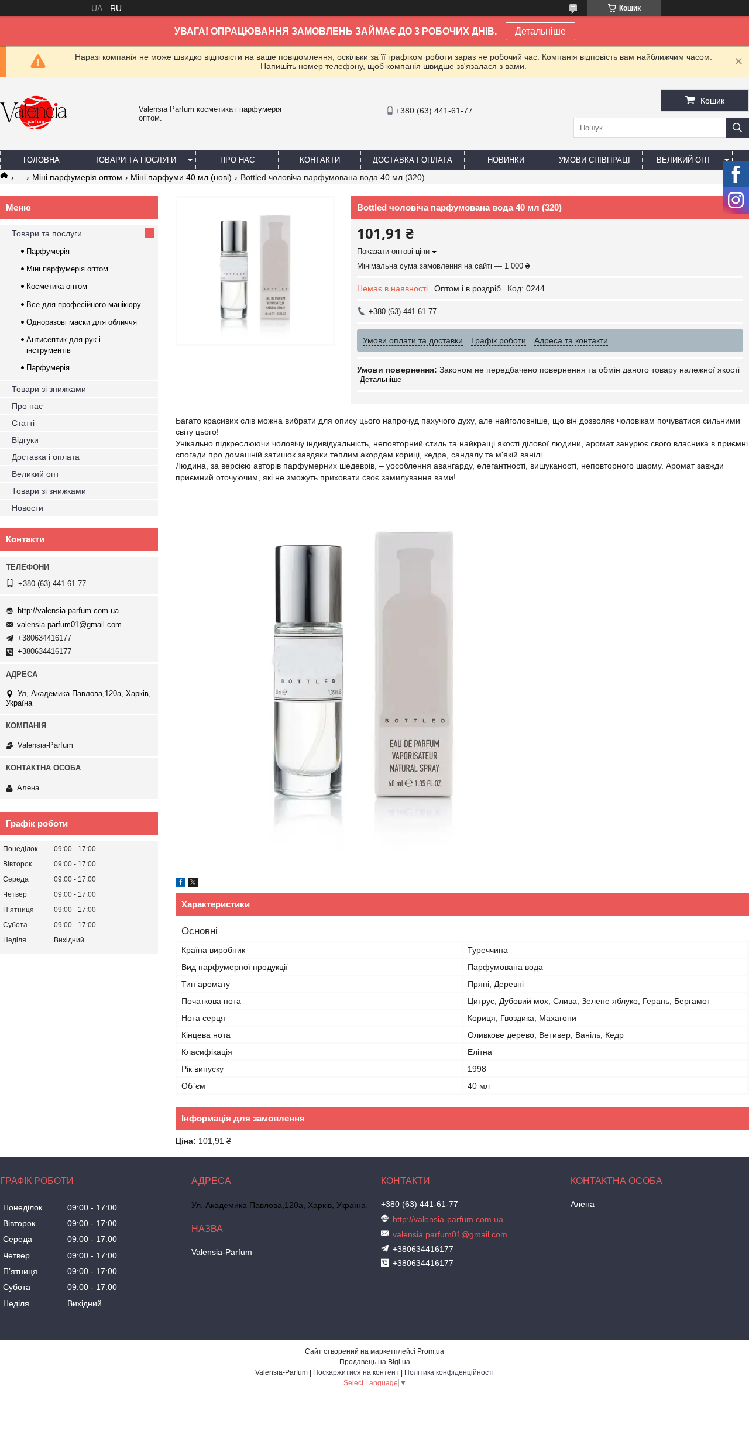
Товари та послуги (135, 160)
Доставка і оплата (412, 160)
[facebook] (180, 884)
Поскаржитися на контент (356, 1372)
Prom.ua (430, 1351)
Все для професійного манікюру (83, 304)
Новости (27, 507)
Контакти (320, 160)
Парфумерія (48, 251)
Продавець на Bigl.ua (374, 1362)
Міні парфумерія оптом (77, 177)
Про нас (237, 160)
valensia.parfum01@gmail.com (69, 624)
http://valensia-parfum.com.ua (68, 610)
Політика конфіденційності (449, 1372)
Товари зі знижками (49, 389)
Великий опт (684, 160)
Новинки (505, 160)
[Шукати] (737, 128)
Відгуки (25, 440)
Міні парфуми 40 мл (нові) (181, 177)
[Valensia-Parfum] (33, 144)
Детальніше (540, 31)
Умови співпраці (594, 160)
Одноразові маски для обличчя (81, 322)
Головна (41, 160)
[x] (193, 884)
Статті (23, 423)
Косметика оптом (56, 286)
